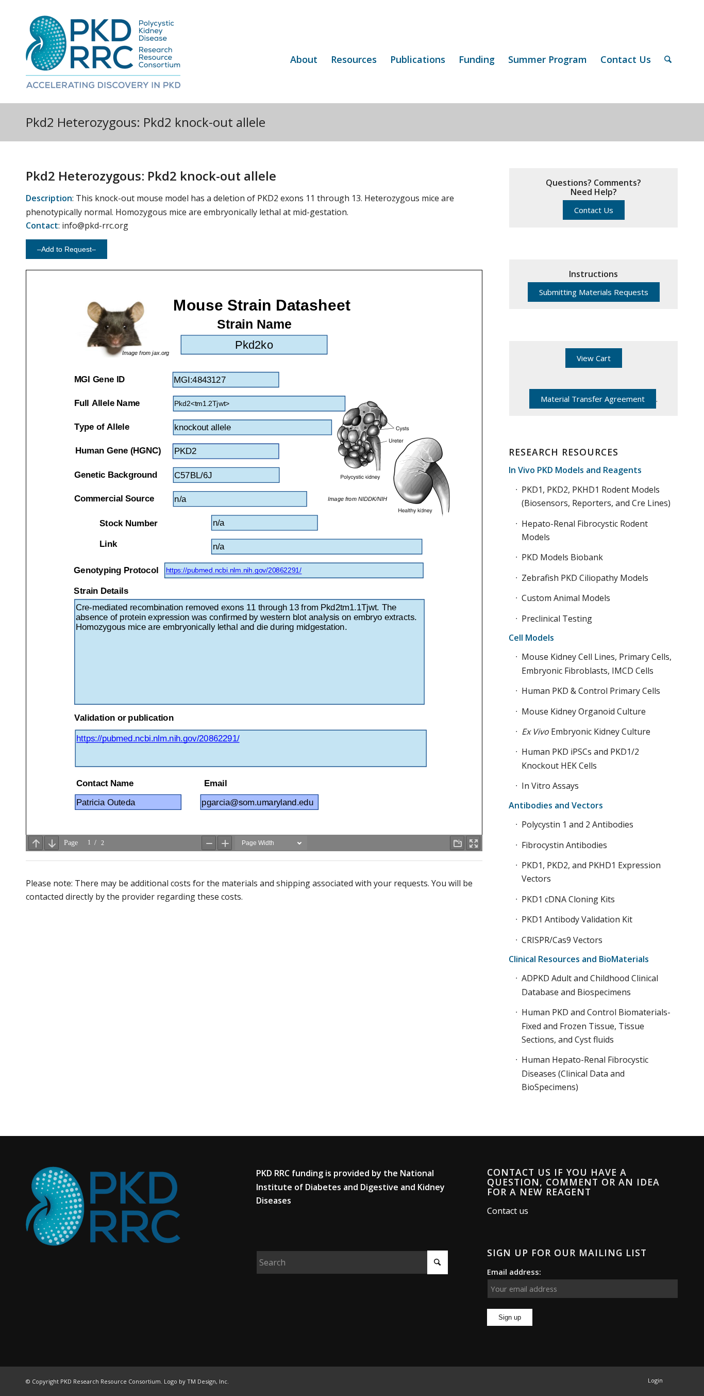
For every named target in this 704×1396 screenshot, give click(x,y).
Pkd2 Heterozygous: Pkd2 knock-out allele (145, 122)
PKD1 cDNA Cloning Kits (568, 899)
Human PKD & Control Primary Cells (591, 690)
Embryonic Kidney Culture (586, 731)
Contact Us (593, 210)
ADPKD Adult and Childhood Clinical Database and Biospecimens (590, 984)
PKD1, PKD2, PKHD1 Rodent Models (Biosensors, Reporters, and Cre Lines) (596, 496)
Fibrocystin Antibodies (564, 845)
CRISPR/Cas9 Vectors (562, 940)
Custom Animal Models (566, 598)
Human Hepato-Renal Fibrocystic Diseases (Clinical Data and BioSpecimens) (585, 1073)
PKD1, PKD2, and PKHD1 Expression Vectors (591, 871)
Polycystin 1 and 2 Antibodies (577, 824)
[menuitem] (303, 59)
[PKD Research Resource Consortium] (103, 59)
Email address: (514, 1272)
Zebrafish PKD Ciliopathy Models (585, 577)
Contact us (507, 1210)
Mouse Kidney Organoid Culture (584, 711)
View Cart (594, 358)
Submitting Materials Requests (593, 292)
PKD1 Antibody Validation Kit (577, 919)
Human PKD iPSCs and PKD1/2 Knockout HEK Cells (580, 758)
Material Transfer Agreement (593, 399)
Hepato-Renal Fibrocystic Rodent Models (585, 530)
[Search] (668, 59)
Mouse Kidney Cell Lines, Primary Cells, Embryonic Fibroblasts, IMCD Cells (597, 663)
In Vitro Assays (550, 785)
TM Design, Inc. (208, 1381)
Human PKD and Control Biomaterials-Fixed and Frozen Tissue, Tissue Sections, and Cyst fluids (596, 1026)
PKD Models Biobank (562, 557)
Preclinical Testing (557, 618)
